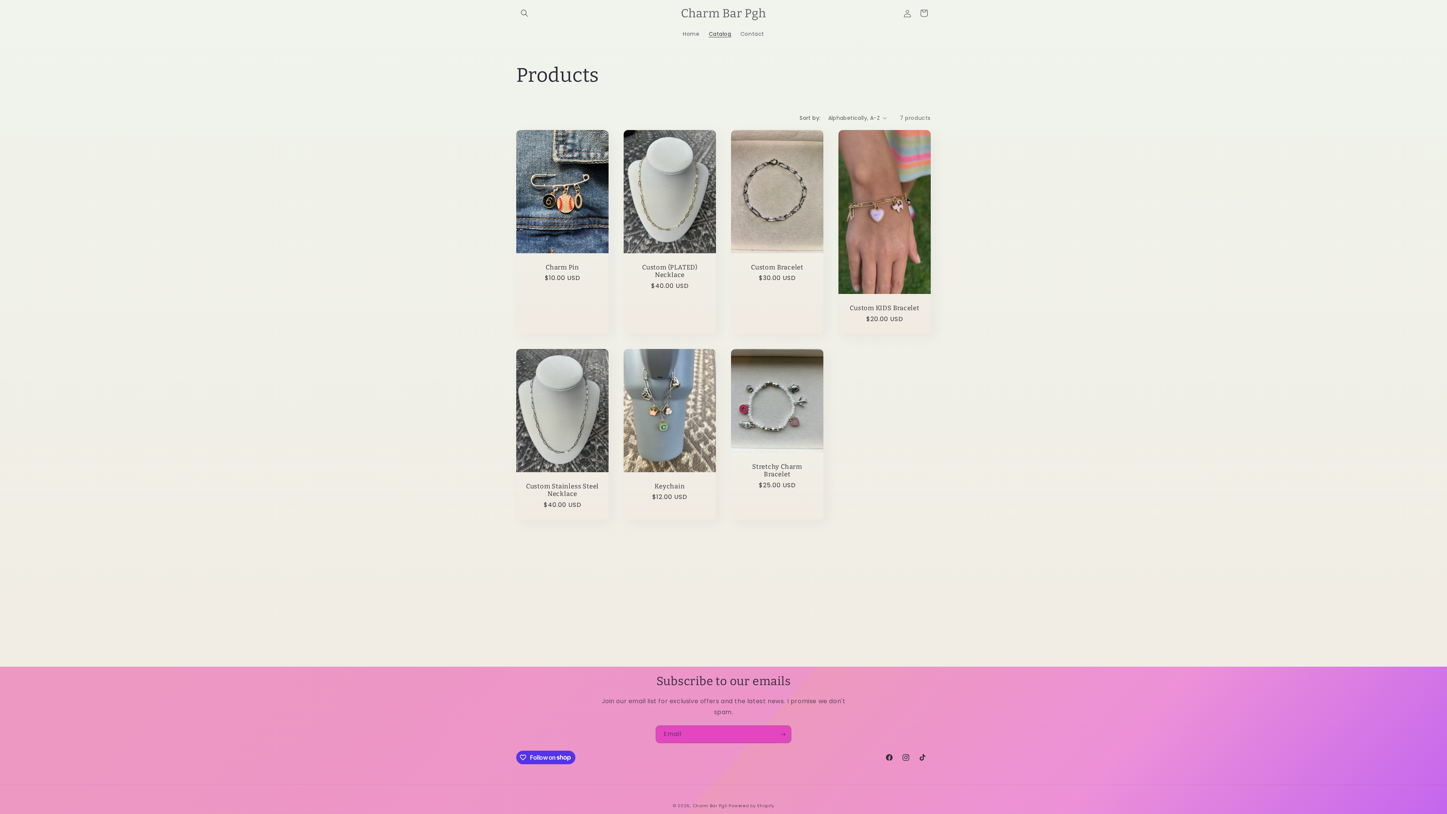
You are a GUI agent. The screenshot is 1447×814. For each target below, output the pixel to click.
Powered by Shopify (751, 806)
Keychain (670, 486)
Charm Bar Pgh (710, 806)
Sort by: (810, 118)
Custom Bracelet (777, 267)
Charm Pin (562, 267)
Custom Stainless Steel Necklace (562, 490)
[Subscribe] (782, 734)
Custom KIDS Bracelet (884, 308)
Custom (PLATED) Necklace (669, 271)
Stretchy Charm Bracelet (777, 470)
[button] (524, 13)
